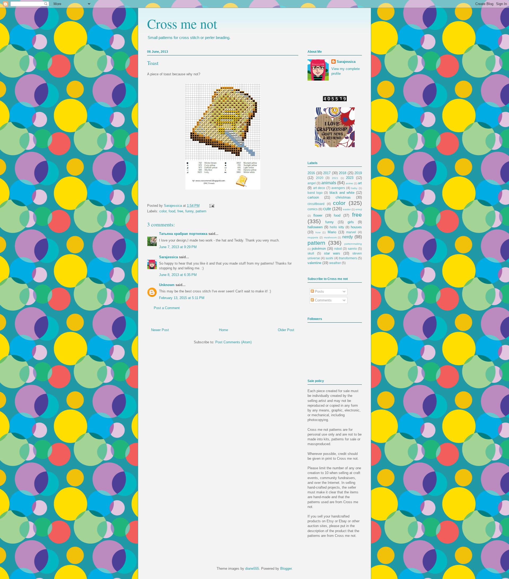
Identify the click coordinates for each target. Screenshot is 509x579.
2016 (311, 173)
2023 (349, 178)
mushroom (330, 237)
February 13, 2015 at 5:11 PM (181, 298)
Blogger (286, 569)
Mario (332, 232)
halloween (315, 227)
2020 (319, 177)
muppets (313, 237)
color (162, 211)
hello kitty (337, 227)
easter (347, 209)
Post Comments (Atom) (233, 342)
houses (356, 227)
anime (349, 183)
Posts (319, 291)
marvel (351, 232)
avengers (338, 188)
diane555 (252, 569)
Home (223, 330)
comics (313, 209)
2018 (342, 173)
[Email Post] (211, 206)
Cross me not (182, 23)
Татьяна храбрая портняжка (183, 234)
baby (354, 188)
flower (317, 215)
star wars (332, 253)
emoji (359, 209)
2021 (335, 178)
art (360, 183)
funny (189, 211)
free (180, 211)
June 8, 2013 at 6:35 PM (178, 275)
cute (327, 209)
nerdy (347, 237)
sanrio (352, 248)
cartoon (313, 197)
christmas (343, 197)
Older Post (286, 330)
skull (311, 253)
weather (335, 263)
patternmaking (353, 243)
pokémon (319, 249)
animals (328, 183)
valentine (314, 263)
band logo (315, 192)
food (172, 211)
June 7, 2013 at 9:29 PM (178, 247)
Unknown (166, 285)
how (318, 232)
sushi (329, 258)
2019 (358, 173)
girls (351, 222)
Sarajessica (173, 206)
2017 (327, 173)
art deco (319, 188)
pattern (201, 211)
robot (338, 248)
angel (312, 183)
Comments (323, 300)
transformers (348, 258)
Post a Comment (167, 308)
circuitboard (316, 203)
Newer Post (160, 330)
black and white (342, 193)
